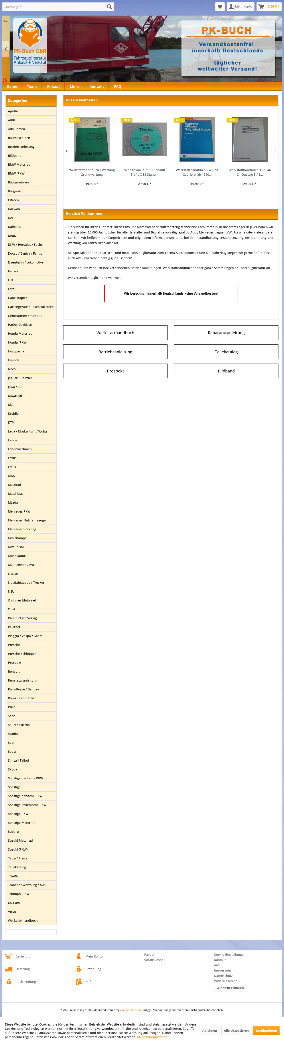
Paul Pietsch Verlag (22, 618)
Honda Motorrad (20, 333)
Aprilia (13, 111)
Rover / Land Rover (22, 698)
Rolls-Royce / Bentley (23, 689)
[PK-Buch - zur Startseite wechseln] (54, 45)
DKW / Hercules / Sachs (25, 244)
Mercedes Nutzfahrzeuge (27, 520)
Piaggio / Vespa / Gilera (25, 636)
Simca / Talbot (18, 760)
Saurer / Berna (19, 725)
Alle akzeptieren (236, 1030)
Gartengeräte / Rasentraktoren (31, 307)
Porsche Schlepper (22, 654)
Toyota (13, 876)
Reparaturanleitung (22, 680)
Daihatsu (14, 227)
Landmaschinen (20, 449)
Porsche (14, 645)
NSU (11, 591)
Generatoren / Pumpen (25, 316)
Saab (11, 716)
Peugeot (14, 627)
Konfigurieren (266, 1030)
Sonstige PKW (18, 814)
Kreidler (14, 413)
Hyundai (14, 360)
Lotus (12, 467)
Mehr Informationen (152, 1037)
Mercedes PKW (19, 511)
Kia (10, 404)
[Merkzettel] (220, 6)
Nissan (13, 573)
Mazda (13, 502)
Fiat (10, 280)
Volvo (12, 911)
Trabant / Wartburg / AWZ (27, 885)
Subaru (13, 831)
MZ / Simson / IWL (21, 565)
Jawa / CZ (15, 387)
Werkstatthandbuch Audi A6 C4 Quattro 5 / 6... (250, 172)
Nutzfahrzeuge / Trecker (26, 582)
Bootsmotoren (18, 182)
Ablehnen (209, 1030)
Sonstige (14, 787)
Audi (11, 120)
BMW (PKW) (16, 173)
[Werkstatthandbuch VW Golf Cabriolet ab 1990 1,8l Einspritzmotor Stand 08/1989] (197, 139)
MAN (11, 476)
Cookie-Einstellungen (230, 954)
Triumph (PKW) (19, 894)
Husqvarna (16, 351)
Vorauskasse (153, 960)
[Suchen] (109, 6)
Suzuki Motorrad (20, 840)
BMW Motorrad (19, 164)
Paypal (149, 954)
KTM (11, 422)
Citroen (13, 200)
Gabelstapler (17, 298)
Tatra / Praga (17, 858)
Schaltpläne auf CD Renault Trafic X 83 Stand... (144, 172)
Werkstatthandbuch (23, 920)
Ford (11, 289)
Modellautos (17, 556)
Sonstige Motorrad (22, 823)
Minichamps (17, 538)
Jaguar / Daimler (20, 378)
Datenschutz (223, 976)
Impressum (222, 970)
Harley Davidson (20, 324)
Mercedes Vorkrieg (22, 529)
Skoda (12, 769)
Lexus (12, 458)
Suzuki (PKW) (18, 849)
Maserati (14, 485)
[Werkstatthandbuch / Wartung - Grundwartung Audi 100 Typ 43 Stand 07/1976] (92, 139)
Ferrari (13, 271)
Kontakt (220, 960)
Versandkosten (131, 1010)
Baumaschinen (19, 138)
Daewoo (14, 209)
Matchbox (15, 493)
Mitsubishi (16, 547)
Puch (12, 707)
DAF (11, 218)
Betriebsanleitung (21, 147)
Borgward (15, 191)
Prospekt (14, 662)
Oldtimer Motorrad (22, 600)
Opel (11, 609)
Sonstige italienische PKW (27, 805)
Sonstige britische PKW (25, 796)
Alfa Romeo (16, 129)
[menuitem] (58, 6)
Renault (14, 671)
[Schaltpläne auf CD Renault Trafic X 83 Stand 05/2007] (145, 139)
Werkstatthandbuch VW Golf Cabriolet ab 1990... (197, 172)
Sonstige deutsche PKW (25, 778)
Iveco (12, 369)
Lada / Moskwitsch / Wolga (27, 431)
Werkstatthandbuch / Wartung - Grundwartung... (92, 172)
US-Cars (14, 903)
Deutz (12, 235)
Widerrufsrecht (225, 981)
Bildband (15, 155)
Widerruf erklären (230, 988)
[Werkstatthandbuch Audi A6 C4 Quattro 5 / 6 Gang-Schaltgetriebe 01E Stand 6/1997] (250, 139)
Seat (11, 742)
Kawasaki (15, 396)
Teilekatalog (17, 867)
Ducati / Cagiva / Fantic (25, 253)
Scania (13, 734)
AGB (217, 965)
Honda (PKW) (17, 342)
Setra (12, 751)
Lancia (13, 440)
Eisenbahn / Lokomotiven (26, 262)
